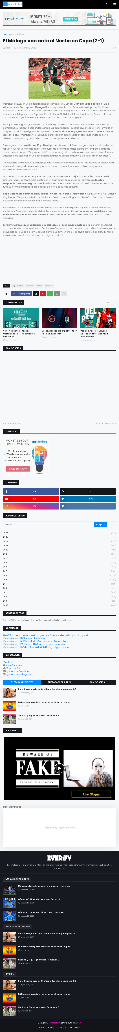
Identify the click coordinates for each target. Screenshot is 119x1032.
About (51, 1027)
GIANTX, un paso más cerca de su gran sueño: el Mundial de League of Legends (46, 635)
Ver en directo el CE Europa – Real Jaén (24, 638)
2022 (59, 549)
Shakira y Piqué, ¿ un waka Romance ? (38, 715)
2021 (59, 553)
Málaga (29, 286)
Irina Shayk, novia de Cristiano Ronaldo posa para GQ (47, 689)
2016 (59, 575)
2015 (59, 579)
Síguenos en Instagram (18, 674)
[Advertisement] (59, 258)
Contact (61, 1027)
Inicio (5, 34)
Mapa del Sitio (13, 668)
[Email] (57, 293)
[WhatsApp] (50, 293)
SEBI (79, 1022)
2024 (59, 541)
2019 (59, 562)
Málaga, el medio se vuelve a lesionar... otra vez (44, 886)
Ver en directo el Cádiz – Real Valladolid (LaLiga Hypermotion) (36, 647)
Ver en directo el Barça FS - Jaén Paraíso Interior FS (59, 332)
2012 (59, 592)
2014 (59, 583)
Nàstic (39, 286)
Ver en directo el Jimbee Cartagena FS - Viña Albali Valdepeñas (94, 334)
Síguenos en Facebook (17, 671)
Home (41, 1027)
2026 (59, 532)
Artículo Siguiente (105, 423)
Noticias (49, 286)
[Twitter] (36, 293)
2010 (59, 600)
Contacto (9, 662)
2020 (59, 558)
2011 (59, 596)
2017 (59, 571)
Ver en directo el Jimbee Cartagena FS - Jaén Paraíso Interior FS (19, 334)
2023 (59, 545)
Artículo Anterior (13, 423)
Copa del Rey (17, 34)
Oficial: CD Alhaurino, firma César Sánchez (41, 912)
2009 (59, 605)
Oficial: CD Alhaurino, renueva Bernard (39, 899)
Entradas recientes (22, 682)
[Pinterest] (43, 293)
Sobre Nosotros (13, 665)
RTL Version (75, 1027)
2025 (59, 536)
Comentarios (97, 682)
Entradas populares (59, 682)
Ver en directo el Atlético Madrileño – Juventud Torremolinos (35, 641)
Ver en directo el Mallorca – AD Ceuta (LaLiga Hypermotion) (35, 644)
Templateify (54, 1022)
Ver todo (111, 302)
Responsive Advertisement (59, 827)
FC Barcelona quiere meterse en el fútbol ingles (44, 702)
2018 (59, 566)
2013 (59, 588)
